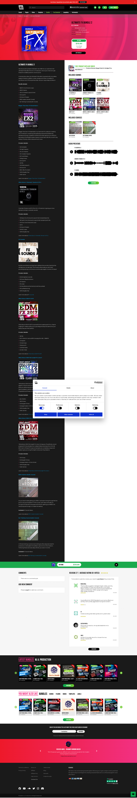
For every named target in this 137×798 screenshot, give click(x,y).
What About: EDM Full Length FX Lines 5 (30, 357)
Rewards (46, 773)
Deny (45, 414)
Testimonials (47, 767)
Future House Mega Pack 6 (95, 68)
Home (20, 16)
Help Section (34, 776)
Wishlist (99, 7)
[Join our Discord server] (42, 789)
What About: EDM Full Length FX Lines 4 (30, 418)
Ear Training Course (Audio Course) (29, 518)
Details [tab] (68, 388)
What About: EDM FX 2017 (26, 298)
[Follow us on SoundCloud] (29, 789)
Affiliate (33, 770)
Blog (45, 770)
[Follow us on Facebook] (20, 789)
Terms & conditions (24, 767)
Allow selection (68, 414)
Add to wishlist (79, 52)
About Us (33, 767)
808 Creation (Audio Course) (27, 474)
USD (104, 7)
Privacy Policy (22, 770)
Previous (16, 673)
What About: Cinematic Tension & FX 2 (30, 182)
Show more (93, 649)
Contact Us (34, 779)
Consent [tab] (44, 388)
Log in (27, 590)
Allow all (91, 414)
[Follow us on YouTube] (24, 789)
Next (121, 673)
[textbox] (46, 7)
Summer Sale (83, 7)
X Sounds (31, 294)
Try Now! (82, 2)
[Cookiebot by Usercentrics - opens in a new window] (95, 382)
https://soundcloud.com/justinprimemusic (68, 756)
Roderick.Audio (48, 776)
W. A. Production (75, 25)
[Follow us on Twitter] (34, 789)
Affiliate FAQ (34, 773)
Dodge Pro (108, 68)
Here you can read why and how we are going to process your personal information (68, 735)
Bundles (26, 16)
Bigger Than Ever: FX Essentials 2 (28, 105)
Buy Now (79, 40)
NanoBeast (78, 69)
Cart (95, 7)
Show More (93, 183)
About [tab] (92, 388)
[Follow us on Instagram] (38, 789)
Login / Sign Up (113, 7)
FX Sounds (22, 239)
